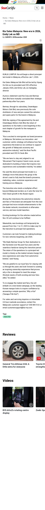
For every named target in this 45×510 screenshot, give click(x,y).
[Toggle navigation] (42, 8)
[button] (7, 317)
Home (5, 18)
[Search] (37, 8)
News (12, 18)
